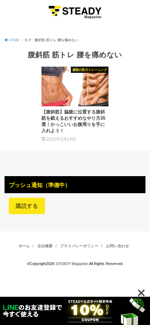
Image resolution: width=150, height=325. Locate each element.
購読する (27, 206)
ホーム (24, 246)
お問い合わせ (117, 246)
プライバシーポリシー (79, 246)
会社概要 (45, 246)
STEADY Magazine (71, 264)
